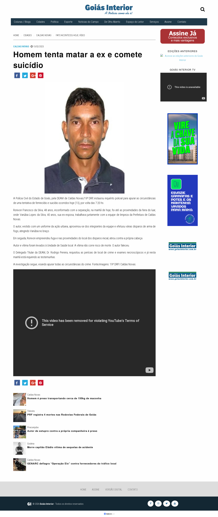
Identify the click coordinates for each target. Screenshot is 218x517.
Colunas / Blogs (22, 21)
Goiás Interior (47, 503)
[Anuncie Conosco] (182, 245)
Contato (181, 21)
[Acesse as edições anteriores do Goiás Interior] (182, 58)
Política (54, 21)
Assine (168, 21)
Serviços (154, 21)
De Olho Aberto (112, 21)
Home (83, 489)
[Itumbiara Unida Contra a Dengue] (182, 200)
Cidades (40, 21)
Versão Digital (113, 489)
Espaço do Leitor (135, 21)
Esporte (68, 21)
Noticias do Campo (88, 21)
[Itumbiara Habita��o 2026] (182, 138)
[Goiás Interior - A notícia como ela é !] (109, 9)
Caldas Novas (21, 46)
